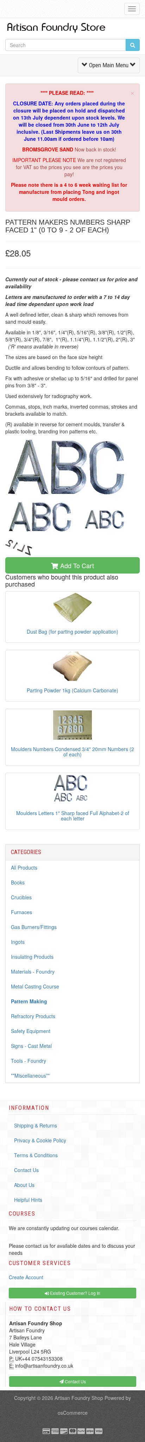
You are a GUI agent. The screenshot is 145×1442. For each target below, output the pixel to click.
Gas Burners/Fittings (34, 926)
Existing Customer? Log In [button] (74, 1293)
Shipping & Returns (35, 1125)
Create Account (26, 1277)
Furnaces (21, 912)
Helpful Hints (28, 1199)
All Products (24, 867)
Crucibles (21, 897)
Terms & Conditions (36, 1155)
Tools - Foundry (28, 1060)
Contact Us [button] (75, 1381)
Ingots (18, 941)
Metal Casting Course (35, 986)
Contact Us (26, 1169)
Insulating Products (32, 956)
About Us (24, 1184)
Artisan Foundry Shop (79, 1397)
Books (18, 882)
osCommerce (73, 1412)
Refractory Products (33, 1016)
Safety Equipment (30, 1030)
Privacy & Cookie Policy (40, 1140)
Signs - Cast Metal (31, 1045)
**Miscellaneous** (30, 1075)
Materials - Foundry (33, 971)
